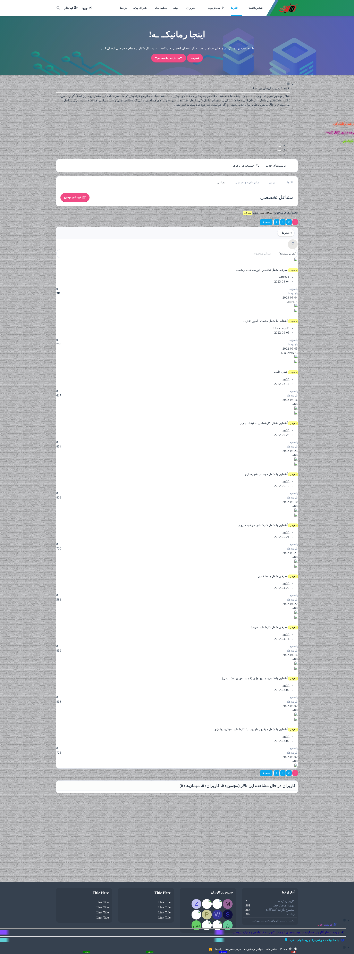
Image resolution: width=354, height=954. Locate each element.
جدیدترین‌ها (214, 7)
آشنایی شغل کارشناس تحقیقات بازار (264, 423)
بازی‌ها (123, 7)
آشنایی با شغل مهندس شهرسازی (266, 474)
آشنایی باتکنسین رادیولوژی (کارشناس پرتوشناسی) (255, 678)
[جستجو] (58, 8)
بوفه (175, 7)
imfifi (286, 379)
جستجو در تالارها (243, 165)
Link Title (164, 902)
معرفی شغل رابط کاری (273, 576)
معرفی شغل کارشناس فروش (269, 627)
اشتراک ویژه (140, 7)
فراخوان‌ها (286, 951)
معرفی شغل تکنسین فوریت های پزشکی (262, 269)
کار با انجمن (215, 951)
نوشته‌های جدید (276, 165)
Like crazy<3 (281, 328)
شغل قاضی (280, 372)
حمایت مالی (160, 7)
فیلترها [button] (285, 232)
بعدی (267, 222)
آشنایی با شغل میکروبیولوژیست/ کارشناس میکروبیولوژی (251, 729)
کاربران (190, 7)
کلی (146, 951)
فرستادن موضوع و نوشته (70, 951)
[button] (205, 8)
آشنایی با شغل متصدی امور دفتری (265, 321)
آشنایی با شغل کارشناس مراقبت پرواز (263, 525)
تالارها (234, 7)
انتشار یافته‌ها (255, 7)
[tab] (279, 146)
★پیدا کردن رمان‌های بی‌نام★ (271, 88)
